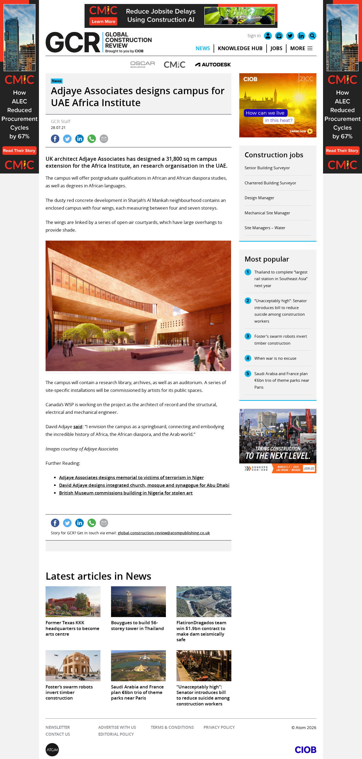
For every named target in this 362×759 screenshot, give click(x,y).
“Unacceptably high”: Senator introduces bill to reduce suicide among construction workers (280, 311)
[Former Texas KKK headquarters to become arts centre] (73, 601)
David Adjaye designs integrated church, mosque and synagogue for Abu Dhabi (144, 485)
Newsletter (58, 727)
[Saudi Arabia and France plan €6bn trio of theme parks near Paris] (138, 665)
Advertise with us (117, 727)
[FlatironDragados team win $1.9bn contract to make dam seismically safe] (203, 601)
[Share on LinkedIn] (79, 139)
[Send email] (104, 139)
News (203, 48)
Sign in (254, 35)
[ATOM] (113, 749)
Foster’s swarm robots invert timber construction (280, 339)
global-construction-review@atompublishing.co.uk (164, 532)
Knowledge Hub (240, 48)
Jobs (276, 48)
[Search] (312, 36)
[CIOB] (248, 749)
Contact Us (58, 734)
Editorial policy (116, 734)
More (297, 48)
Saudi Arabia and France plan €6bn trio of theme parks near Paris (281, 380)
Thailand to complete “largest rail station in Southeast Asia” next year (280, 278)
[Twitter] (290, 36)
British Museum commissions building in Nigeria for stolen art (126, 493)
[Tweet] (67, 139)
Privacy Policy (219, 727)
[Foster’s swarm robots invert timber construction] (73, 665)
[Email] (279, 36)
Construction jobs (274, 154)
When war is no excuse (275, 358)
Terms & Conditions (172, 727)
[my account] (268, 36)
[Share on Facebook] (55, 139)
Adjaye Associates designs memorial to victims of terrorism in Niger (131, 477)
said (77, 426)
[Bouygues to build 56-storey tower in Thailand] (138, 601)
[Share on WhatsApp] (91, 139)
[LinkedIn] (301, 36)
